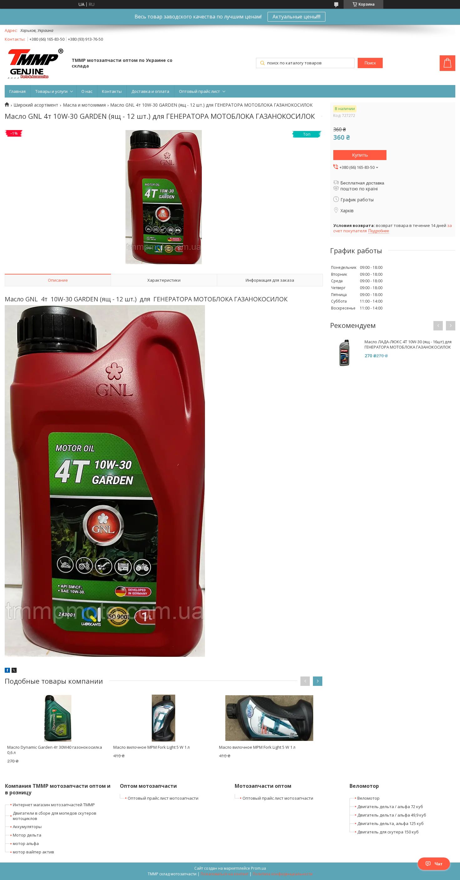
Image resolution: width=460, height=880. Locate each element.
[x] (14, 671)
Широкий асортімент (35, 105)
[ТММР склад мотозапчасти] (35, 64)
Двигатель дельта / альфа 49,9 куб (391, 815)
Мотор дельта (27, 835)
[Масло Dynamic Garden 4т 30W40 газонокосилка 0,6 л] (57, 718)
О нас (86, 91)
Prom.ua (258, 868)
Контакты (112, 91)
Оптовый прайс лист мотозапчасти (163, 798)
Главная (17, 91)
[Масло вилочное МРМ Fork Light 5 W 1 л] (163, 718)
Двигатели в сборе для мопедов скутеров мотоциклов (54, 815)
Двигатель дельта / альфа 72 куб (390, 806)
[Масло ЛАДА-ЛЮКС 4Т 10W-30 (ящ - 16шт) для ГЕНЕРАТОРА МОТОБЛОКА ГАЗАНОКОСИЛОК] (344, 353)
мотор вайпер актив (33, 852)
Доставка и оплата (150, 91)
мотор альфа (26, 843)
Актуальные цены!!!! (296, 16)
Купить (360, 155)
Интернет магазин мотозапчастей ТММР (54, 804)
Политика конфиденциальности (283, 874)
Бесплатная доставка (362, 182)
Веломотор (368, 798)
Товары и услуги (51, 91)
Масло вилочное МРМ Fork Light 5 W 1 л (151, 747)
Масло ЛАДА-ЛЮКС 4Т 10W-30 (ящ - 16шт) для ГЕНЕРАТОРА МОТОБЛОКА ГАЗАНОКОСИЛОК (408, 344)
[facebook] (7, 671)
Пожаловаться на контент (224, 874)
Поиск (370, 63)
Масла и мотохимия (84, 105)
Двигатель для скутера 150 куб (388, 832)
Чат (438, 863)
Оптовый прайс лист (199, 91)
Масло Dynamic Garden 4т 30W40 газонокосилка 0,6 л (54, 749)
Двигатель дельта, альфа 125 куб (390, 823)
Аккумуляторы (27, 826)
